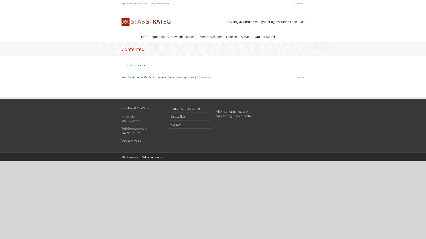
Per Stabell (129, 77)
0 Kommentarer (204, 77)
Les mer (301, 77)
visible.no (158, 157)
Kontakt (176, 124)
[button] (281, 36)
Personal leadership (177, 77)
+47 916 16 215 (131, 133)
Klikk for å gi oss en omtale (234, 116)
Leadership (162, 77)
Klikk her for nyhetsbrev (232, 112)
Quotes (190, 77)
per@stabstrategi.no (159, 3)
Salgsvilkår (178, 117)
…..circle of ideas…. (134, 65)
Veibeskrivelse (131, 140)
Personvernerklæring (185, 109)
